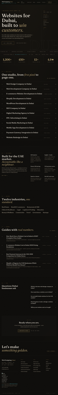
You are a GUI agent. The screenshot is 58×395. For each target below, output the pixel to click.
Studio (43, 2)
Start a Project (50, 2)
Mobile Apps (35, 369)
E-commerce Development (26, 365)
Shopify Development (25, 367)
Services (29, 2)
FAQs (47, 366)
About (47, 361)
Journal (39, 2)
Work (34, 2)
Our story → (5, 175)
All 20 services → (51, 78)
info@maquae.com (5, 369)
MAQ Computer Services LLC (21, 54)
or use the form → (35, 330)
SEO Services (35, 361)
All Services (48, 368)
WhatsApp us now (24, 330)
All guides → (53, 230)
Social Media (35, 367)
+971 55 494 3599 (5, 367)
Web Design (22, 2)
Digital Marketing (36, 363)
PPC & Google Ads (36, 365)
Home (18, 2)
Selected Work (48, 363)
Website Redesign (24, 371)
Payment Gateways (37, 371)
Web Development (24, 363)
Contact (47, 370)
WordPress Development (25, 369)
